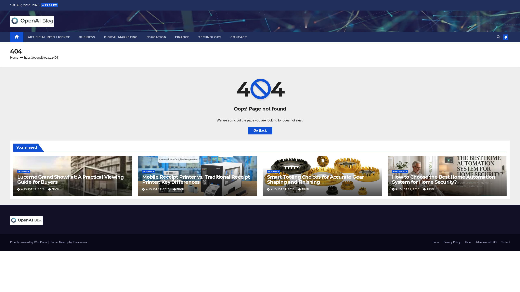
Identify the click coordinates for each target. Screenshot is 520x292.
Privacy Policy (451, 242)
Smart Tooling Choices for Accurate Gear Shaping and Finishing (315, 179)
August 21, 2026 (283, 189)
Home (14, 57)
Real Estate (400, 171)
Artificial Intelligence (49, 37)
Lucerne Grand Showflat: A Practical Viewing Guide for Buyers (70, 179)
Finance (182, 37)
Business (87, 37)
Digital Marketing (121, 37)
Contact (238, 37)
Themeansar (80, 242)
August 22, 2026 (33, 189)
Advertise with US (486, 242)
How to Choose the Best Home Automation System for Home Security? (443, 179)
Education (156, 37)
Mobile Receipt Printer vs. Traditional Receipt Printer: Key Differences (196, 179)
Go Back (260, 130)
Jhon (55, 189)
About (468, 242)
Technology (209, 37)
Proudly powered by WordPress (29, 242)
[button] (498, 37)
